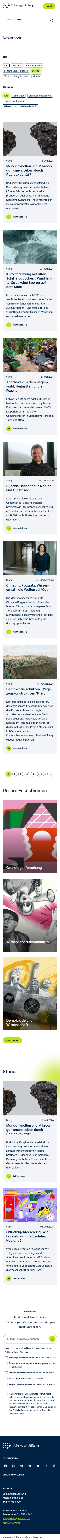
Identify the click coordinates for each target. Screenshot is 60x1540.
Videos (36, 76)
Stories (35, 71)
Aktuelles (17, 65)
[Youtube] (37, 1465)
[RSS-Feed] (46, 1465)
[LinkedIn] (5, 1465)
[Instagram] (13, 1465)
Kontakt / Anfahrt (11, 1523)
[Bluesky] (21, 1465)
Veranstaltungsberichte (16, 76)
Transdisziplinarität (14, 101)
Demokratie (18, 95)
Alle (6, 65)
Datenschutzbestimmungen (38, 1394)
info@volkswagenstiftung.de (16, 1518)
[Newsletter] (28, 1475)
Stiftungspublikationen (16, 71)
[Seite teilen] (51, 20)
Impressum (8, 1537)
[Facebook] (29, 1465)
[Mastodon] (54, 1465)
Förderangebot (34, 65)
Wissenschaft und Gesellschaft (20, 106)
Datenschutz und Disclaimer (29, 1537)
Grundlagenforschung (40, 95)
